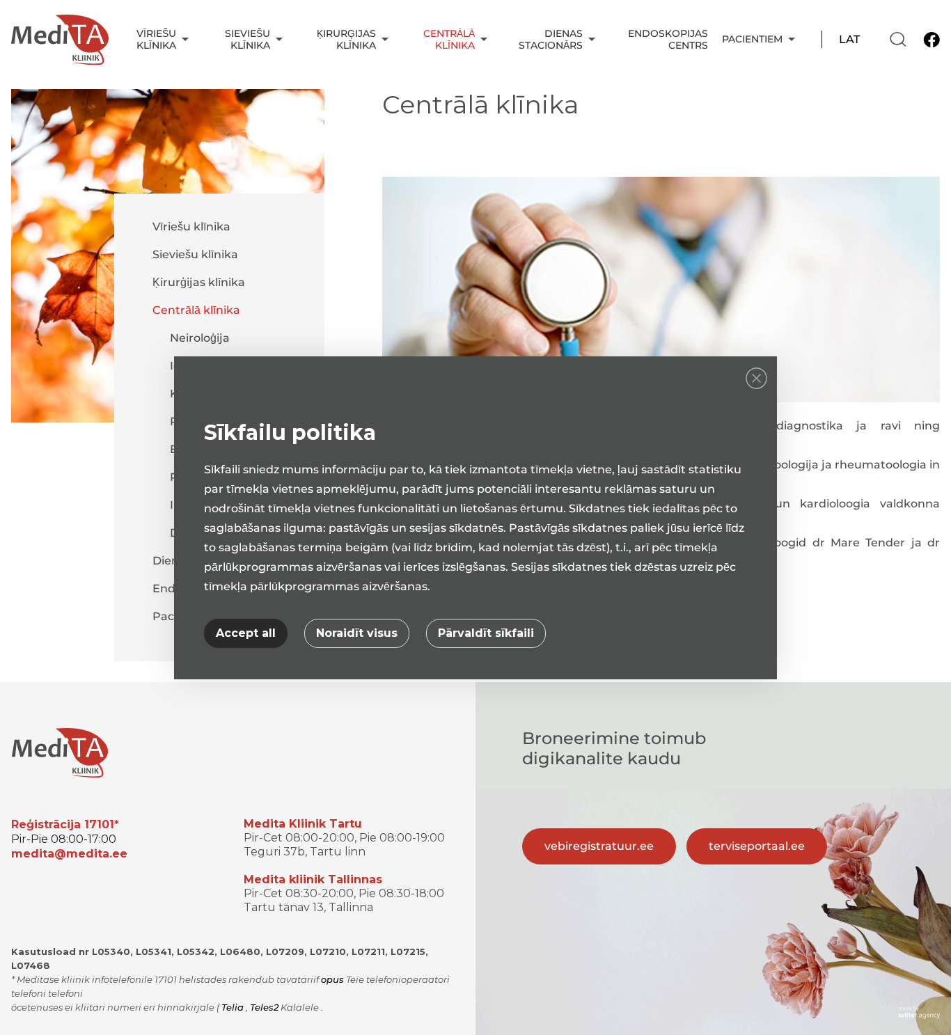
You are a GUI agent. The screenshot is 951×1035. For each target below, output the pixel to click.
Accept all (246, 633)
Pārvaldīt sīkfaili (486, 633)
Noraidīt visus (357, 633)
